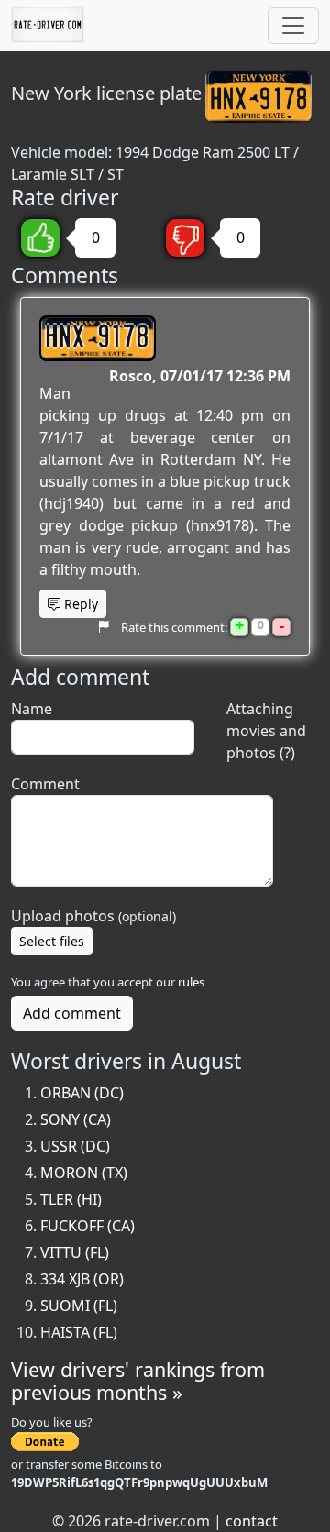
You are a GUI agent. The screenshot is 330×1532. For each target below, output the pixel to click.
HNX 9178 (97, 338)
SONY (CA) (75, 1119)
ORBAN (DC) (82, 1093)
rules (191, 982)
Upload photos (93, 916)
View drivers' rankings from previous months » (138, 1381)
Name (31, 709)
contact (252, 1521)
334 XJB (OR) (82, 1279)
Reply (79, 603)
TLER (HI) (71, 1199)
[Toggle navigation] (293, 25)
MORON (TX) (83, 1173)
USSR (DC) (75, 1146)
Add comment (72, 1013)
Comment (45, 784)
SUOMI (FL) (78, 1305)
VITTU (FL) (74, 1252)
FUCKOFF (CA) (87, 1226)
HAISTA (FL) (78, 1332)
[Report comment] (103, 627)
